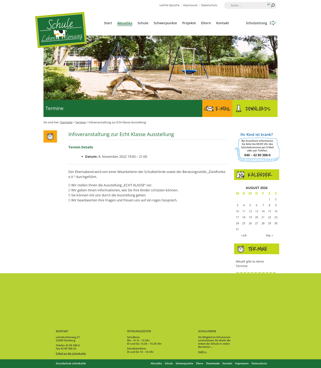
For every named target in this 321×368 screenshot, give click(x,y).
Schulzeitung (256, 23)
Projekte (189, 23)
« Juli (244, 235)
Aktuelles (124, 23)
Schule (143, 23)
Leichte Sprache (169, 5)
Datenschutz (209, 5)
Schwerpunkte (165, 23)
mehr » (202, 351)
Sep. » (269, 235)
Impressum (190, 5)
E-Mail (223, 109)
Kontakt (222, 23)
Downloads (258, 109)
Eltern (206, 23)
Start (108, 23)
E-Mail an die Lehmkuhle (71, 353)
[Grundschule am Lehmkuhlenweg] (61, 35)
